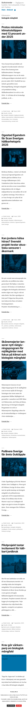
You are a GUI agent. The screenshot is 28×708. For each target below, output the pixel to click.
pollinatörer (19, 529)
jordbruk (6, 326)
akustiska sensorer (8, 323)
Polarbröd (17, 631)
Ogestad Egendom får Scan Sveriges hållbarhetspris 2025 (13, 139)
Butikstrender (7, 3)
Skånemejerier (12, 437)
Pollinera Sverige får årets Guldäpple (13, 453)
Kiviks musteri (12, 529)
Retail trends (6, 111)
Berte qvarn (6, 627)
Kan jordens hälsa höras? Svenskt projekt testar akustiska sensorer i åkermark (14, 245)
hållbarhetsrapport (19, 117)
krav (11, 119)
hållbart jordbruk (16, 629)
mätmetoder (18, 326)
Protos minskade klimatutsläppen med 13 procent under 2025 (14, 32)
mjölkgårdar (5, 437)
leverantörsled (21, 435)
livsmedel (15, 119)
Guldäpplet (5, 529)
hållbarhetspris (18, 220)
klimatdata (14, 435)
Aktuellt (5, 113)
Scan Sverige (5, 224)
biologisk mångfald (8, 115)
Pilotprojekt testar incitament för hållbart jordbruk (13, 548)
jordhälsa (11, 326)
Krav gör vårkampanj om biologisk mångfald (13, 648)
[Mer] (15, 10)
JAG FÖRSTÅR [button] (11, 705)
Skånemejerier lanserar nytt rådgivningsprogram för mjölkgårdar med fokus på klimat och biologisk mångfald (14, 349)
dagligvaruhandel (18, 115)
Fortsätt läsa (7, 103)
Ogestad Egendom (20, 222)
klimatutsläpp (5, 119)
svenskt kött (14, 121)
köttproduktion (6, 222)
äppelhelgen (6, 527)
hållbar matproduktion (7, 117)
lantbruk (12, 222)
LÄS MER (19, 705)
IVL (2, 326)
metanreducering (6, 121)
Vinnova (16, 328)
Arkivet (10, 10)
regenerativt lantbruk (7, 328)
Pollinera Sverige (6, 531)
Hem (4, 10)
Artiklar (10, 113)
